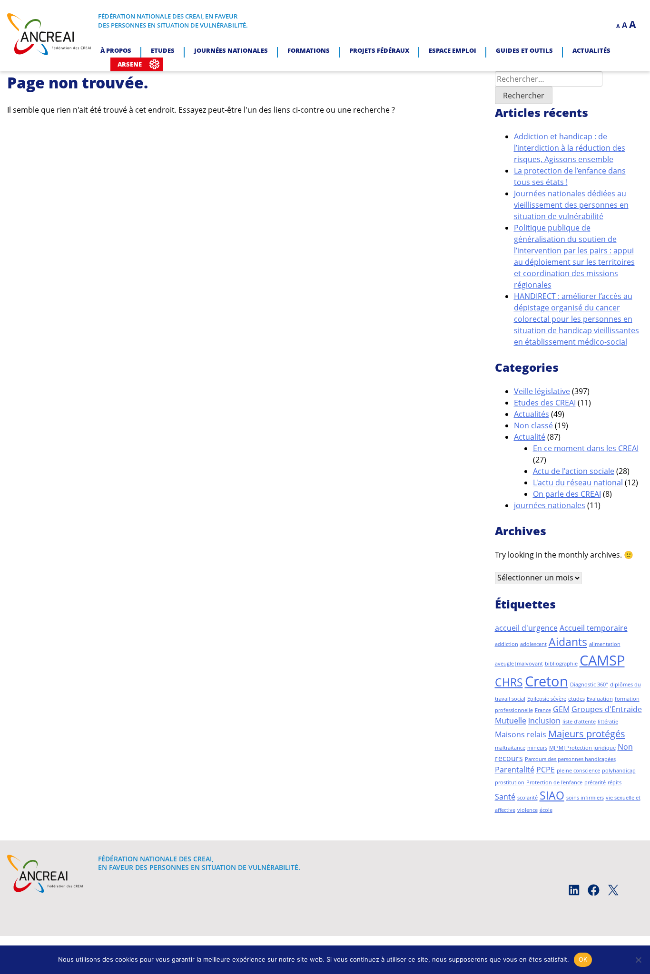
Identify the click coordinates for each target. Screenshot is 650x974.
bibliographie (561, 663)
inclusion (544, 720)
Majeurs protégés (586, 733)
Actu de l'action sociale (573, 471)
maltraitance (510, 747)
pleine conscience (578, 770)
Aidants (568, 641)
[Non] (638, 959)
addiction (506, 644)
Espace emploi (452, 50)
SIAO (552, 795)
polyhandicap (619, 770)
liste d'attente (579, 721)
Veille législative (542, 391)
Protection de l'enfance (554, 782)
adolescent (533, 644)
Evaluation (600, 698)
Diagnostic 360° (589, 684)
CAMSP (602, 660)
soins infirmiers (585, 797)
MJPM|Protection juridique (582, 747)
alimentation (604, 644)
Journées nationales (231, 50)
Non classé (533, 425)
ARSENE (130, 64)
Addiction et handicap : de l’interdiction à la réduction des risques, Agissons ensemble (569, 147)
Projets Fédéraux (379, 50)
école (546, 810)
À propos (115, 50)
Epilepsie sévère (546, 698)
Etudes (163, 50)
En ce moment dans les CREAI (586, 448)
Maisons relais (520, 734)
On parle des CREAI (567, 494)
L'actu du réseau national (578, 482)
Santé (505, 796)
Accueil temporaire (594, 628)
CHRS (509, 682)
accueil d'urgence (526, 628)
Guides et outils (524, 50)
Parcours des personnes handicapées (570, 759)
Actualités (591, 50)
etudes (576, 698)
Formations (308, 50)
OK (583, 959)
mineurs (537, 747)
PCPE (545, 769)
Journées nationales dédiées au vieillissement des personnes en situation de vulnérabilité (571, 205)
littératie (608, 721)
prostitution (509, 782)
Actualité (529, 437)
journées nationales (549, 505)
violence (527, 810)
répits (614, 782)
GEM (561, 709)
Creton (546, 681)
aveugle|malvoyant (519, 663)
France (543, 710)
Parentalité (514, 769)
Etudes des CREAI (545, 402)
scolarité (527, 797)
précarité (595, 782)
